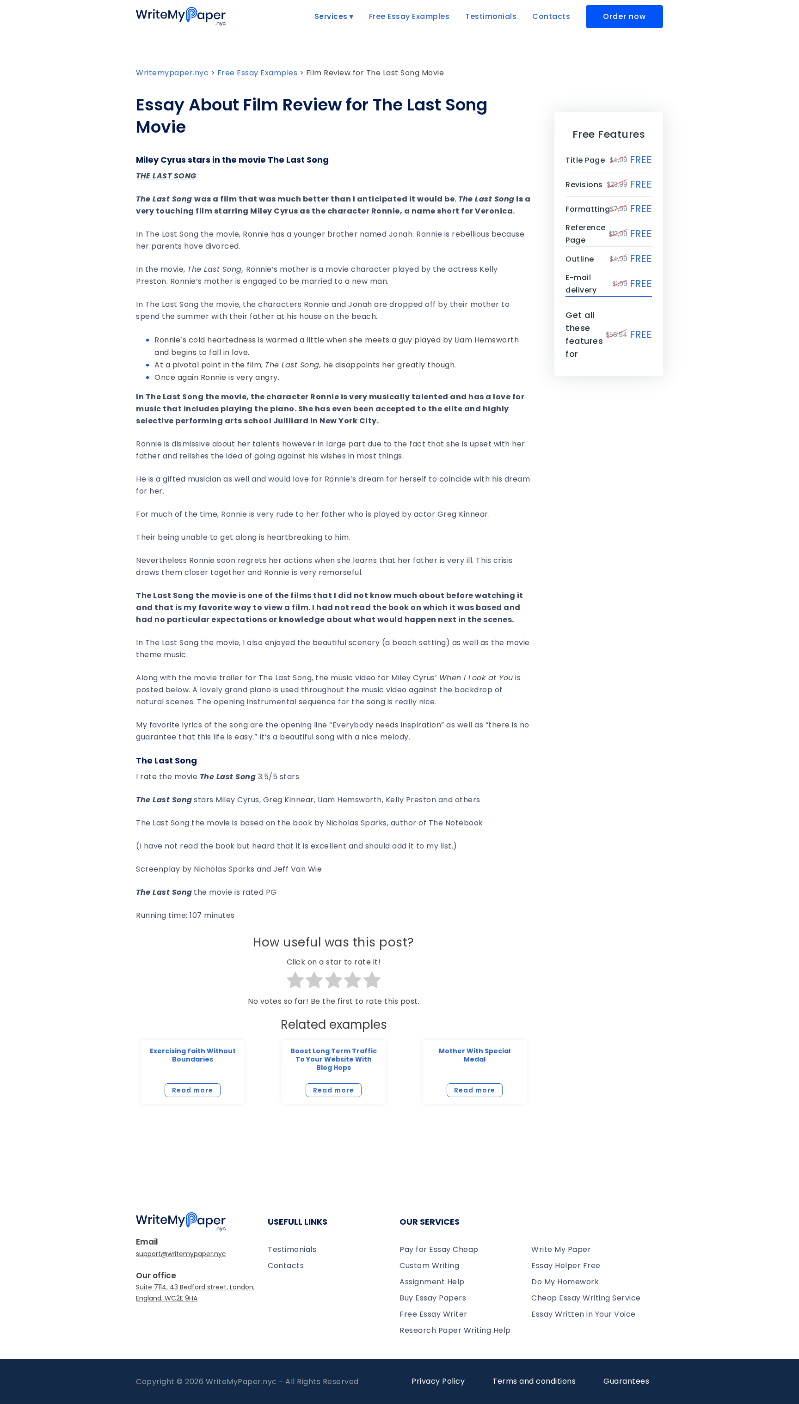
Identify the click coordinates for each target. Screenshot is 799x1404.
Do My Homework (565, 1281)
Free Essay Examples (409, 16)
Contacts (551, 16)
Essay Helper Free (566, 1265)
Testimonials (490, 16)
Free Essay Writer (433, 1314)
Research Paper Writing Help (455, 1330)
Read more (192, 1090)
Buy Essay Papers (433, 1298)
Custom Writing (429, 1265)
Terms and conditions (534, 1381)
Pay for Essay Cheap (439, 1249)
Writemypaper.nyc (172, 72)
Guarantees (626, 1381)
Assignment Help (432, 1281)
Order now (624, 16)
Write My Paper (561, 1249)
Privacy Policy (438, 1381)
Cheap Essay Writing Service (586, 1298)
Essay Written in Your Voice (583, 1314)
